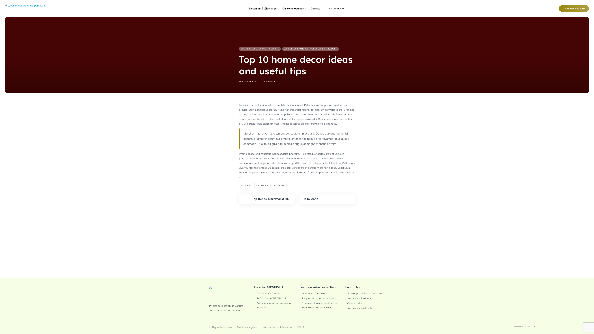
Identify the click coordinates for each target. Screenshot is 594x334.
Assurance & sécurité (359, 298)
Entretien (279, 185)
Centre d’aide (354, 303)
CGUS (300, 327)
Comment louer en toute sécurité (260, 49)
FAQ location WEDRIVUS (271, 298)
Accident (246, 185)
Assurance (262, 185)
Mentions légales (247, 327)
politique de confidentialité (277, 327)
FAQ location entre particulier (319, 298)
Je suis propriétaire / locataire (365, 293)
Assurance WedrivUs (359, 308)
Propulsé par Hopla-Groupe (524, 326)
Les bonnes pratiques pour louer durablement (310, 49)
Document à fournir (268, 293)
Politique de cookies (220, 327)
